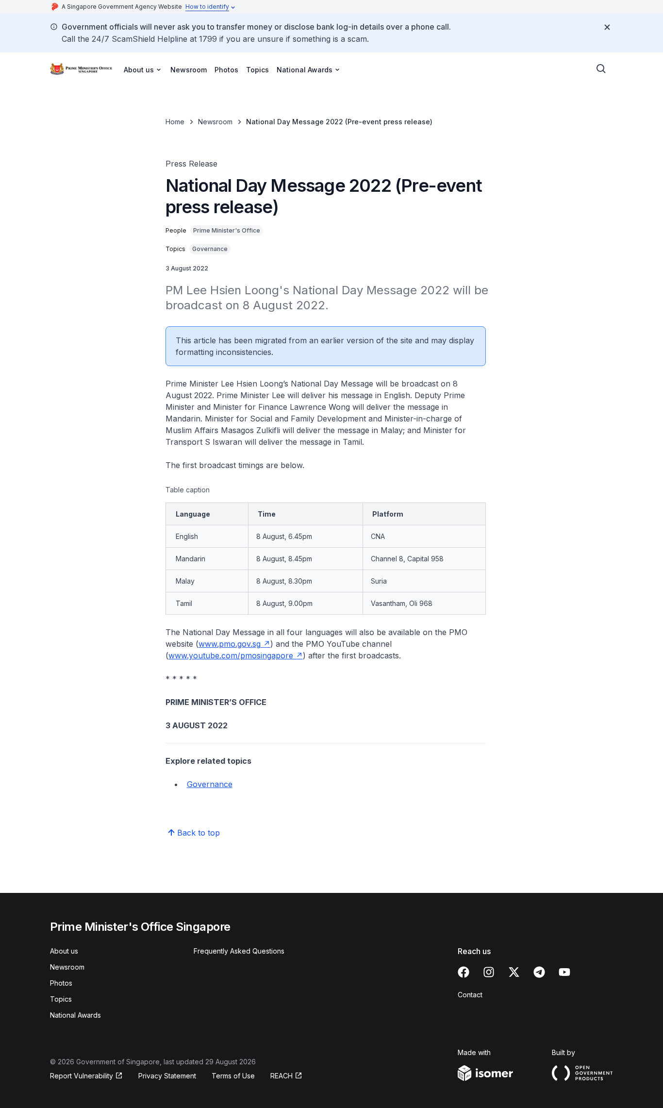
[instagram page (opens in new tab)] (489, 972)
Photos (226, 70)
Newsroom (188, 70)
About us (64, 951)
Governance (209, 784)
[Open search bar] (601, 69)
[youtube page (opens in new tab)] (564, 972)
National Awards (75, 1015)
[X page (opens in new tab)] (514, 972)
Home (175, 122)
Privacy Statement (167, 1076)
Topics (257, 70)
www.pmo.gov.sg (234, 644)
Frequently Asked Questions (239, 951)
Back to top (198, 833)
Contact (470, 994)
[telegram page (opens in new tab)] (539, 972)
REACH (286, 1076)
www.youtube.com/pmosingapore (235, 655)
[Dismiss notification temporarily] (607, 27)
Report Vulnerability (81, 1076)
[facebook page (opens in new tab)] (463, 972)
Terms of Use (233, 1076)
